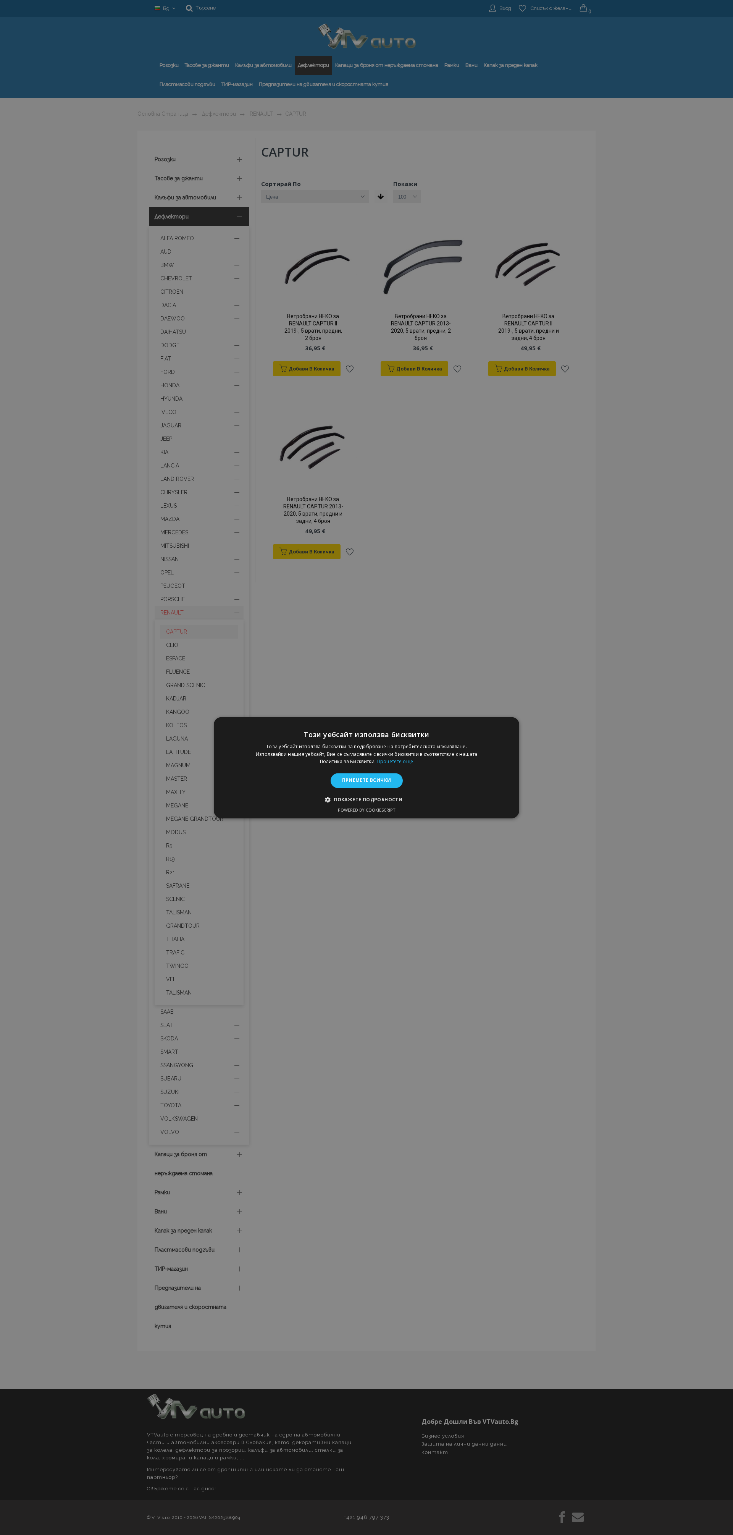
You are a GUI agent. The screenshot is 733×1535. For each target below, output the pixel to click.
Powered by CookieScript (367, 810)
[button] (366, 799)
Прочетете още (395, 762)
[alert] (366, 767)
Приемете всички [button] (366, 780)
